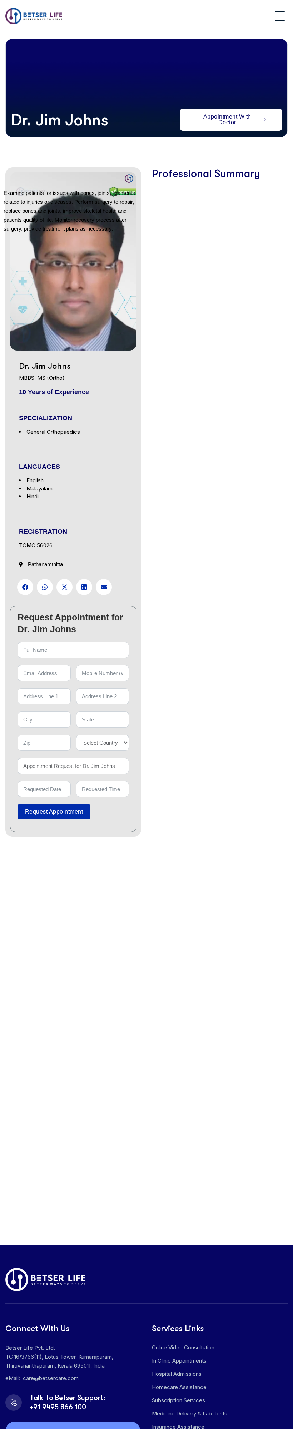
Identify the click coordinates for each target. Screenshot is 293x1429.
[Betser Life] (33, 16)
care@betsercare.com (51, 1378)
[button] (25, 587)
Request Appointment (54, 812)
